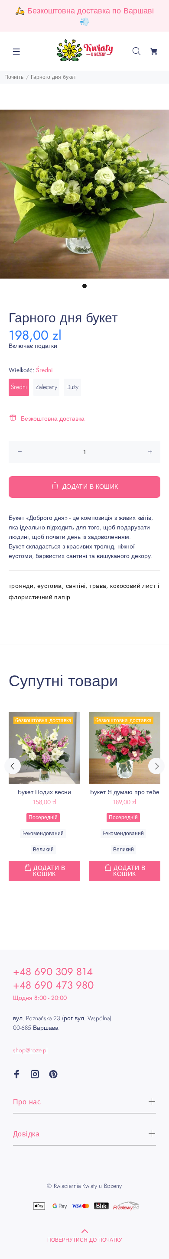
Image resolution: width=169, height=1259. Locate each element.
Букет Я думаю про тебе (124, 792)
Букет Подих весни (44, 792)
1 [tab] (84, 286)
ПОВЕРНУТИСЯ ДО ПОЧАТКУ (84, 1240)
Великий (43, 849)
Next (156, 766)
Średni (19, 387)
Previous (12, 766)
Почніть (13, 77)
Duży (72, 387)
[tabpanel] (84, 194)
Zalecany (46, 387)
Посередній (43, 817)
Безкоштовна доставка (52, 418)
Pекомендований (43, 833)
